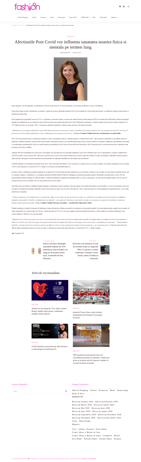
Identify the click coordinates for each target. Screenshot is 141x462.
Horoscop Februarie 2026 (106, 401)
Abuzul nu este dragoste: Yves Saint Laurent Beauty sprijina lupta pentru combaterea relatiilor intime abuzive (49, 311)
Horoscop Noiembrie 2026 (83, 417)
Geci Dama (77, 438)
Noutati (34, 17)
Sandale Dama (105, 438)
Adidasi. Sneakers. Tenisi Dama (93, 429)
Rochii (117, 435)
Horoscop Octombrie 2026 (109, 414)
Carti (74, 429)
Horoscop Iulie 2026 (81, 411)
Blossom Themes (64, 458)
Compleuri (107, 435)
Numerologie (61, 17)
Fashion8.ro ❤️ (25, 458)
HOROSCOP (84, 17)
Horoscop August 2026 (102, 411)
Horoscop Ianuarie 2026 (82, 401)
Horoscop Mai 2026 (80, 408)
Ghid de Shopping (23, 17)
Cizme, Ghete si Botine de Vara (86, 432)
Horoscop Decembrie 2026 (109, 417)
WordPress (79, 458)
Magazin (113, 17)
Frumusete (43, 17)
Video (94, 17)
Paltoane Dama (90, 438)
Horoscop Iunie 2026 (101, 408)
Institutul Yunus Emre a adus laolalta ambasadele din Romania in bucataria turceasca (87, 315)
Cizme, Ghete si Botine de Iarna (86, 435)
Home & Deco (73, 17)
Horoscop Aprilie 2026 (104, 404)
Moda (52, 17)
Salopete (117, 438)
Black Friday (103, 17)
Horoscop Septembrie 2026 (84, 414)
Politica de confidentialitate (89, 458)
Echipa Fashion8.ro (65, 52)
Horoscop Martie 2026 (82, 404)
